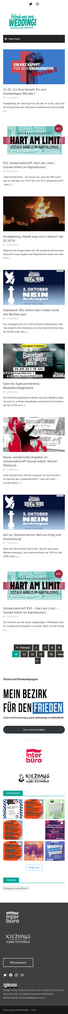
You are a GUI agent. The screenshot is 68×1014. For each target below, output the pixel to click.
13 (40, 654)
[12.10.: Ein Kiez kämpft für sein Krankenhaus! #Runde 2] (34, 66)
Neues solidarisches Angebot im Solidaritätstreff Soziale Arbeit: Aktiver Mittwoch (30, 461)
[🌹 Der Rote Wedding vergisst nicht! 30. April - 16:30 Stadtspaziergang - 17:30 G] (34, 851)
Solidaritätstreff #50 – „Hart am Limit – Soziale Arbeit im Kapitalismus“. (30, 610)
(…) (4, 110)
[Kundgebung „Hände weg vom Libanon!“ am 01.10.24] (34, 213)
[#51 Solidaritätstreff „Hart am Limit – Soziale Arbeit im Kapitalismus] (34, 140)
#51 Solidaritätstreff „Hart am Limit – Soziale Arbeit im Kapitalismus (29, 165)
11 (24, 654)
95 (51, 654)
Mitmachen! (18, 963)
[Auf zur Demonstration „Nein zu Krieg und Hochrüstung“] (34, 511)
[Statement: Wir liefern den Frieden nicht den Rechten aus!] (34, 287)
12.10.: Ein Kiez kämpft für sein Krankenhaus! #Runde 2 (24, 91)
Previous (24, 647)
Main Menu (14, 38)
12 (32, 654)
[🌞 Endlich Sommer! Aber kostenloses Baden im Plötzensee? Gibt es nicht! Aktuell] (55, 809)
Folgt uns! (34, 867)
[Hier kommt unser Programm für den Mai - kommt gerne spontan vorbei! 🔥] (13, 830)
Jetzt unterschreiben (34, 729)
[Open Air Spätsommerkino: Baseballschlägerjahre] (34, 360)
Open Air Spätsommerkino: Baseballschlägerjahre (21, 386)
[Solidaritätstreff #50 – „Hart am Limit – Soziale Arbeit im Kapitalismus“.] (34, 585)
